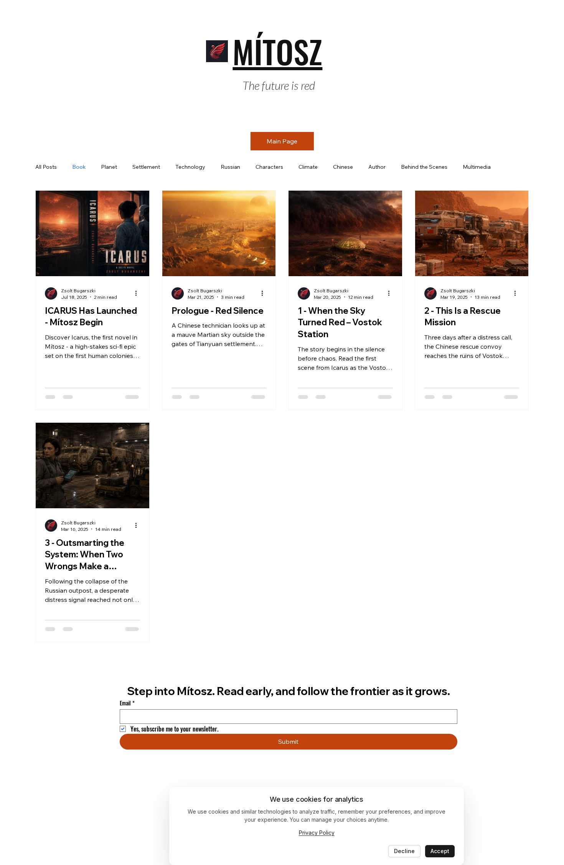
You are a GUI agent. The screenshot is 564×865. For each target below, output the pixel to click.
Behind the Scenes (424, 166)
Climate (308, 166)
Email (127, 703)
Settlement (146, 166)
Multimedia (477, 166)
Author (377, 166)
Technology (190, 166)
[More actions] (138, 293)
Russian (230, 166)
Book (79, 166)
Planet (109, 166)
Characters (269, 166)
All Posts (46, 166)
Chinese (343, 166)
